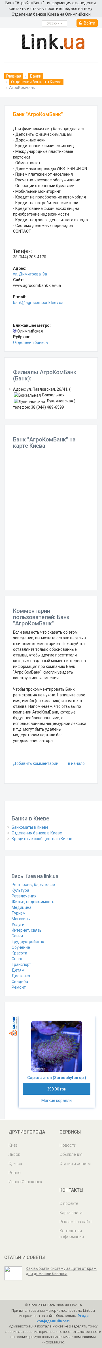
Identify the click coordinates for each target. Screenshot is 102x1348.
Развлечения (24, 896)
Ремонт (19, 987)
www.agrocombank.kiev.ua (37, 285)
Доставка (21, 976)
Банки (35, 76)
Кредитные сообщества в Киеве (42, 838)
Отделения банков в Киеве (36, 82)
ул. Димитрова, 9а (30, 274)
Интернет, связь (27, 930)
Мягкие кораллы (56, 1100)
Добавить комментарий (35, 763)
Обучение (21, 947)
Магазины (21, 919)
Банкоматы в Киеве (30, 827)
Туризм (19, 913)
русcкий (53, 23)
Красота (19, 953)
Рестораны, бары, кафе (33, 884)
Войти (89, 23)
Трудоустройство (28, 941)
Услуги (18, 924)
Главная (13, 76)
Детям (18, 970)
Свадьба (20, 981)
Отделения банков (30, 342)
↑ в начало (75, 763)
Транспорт (21, 964)
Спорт (17, 958)
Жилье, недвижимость (33, 901)
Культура (20, 890)
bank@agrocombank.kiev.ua (38, 302)
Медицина (21, 907)
